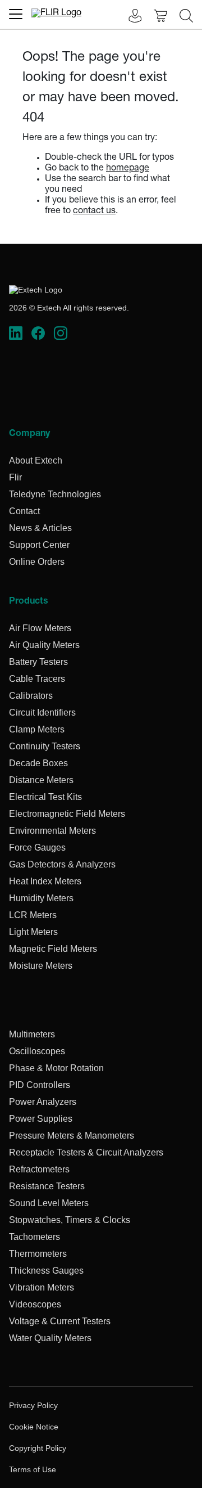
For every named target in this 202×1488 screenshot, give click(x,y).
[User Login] (129, 17)
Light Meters (33, 932)
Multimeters (32, 1034)
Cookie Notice (33, 1426)
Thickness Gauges (46, 1270)
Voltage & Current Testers (60, 1321)
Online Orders (37, 562)
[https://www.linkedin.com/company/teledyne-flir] (15, 333)
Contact (24, 511)
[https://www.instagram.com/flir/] (60, 333)
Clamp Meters (37, 729)
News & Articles (40, 528)
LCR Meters (33, 915)
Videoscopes (35, 1304)
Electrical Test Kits (45, 797)
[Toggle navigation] (15, 14)
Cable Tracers (37, 679)
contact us (94, 211)
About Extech (35, 460)
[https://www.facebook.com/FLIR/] (38, 333)
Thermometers (38, 1253)
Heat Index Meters (45, 881)
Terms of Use (32, 1469)
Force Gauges (37, 847)
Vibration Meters (41, 1287)
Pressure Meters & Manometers (71, 1135)
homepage (127, 168)
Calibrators (31, 695)
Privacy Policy (33, 1405)
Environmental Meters (52, 830)
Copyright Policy (37, 1448)
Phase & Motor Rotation (56, 1068)
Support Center (39, 545)
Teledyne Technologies (55, 494)
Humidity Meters (41, 898)
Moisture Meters (40, 965)
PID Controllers (39, 1085)
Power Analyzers (42, 1102)
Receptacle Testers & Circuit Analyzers (86, 1152)
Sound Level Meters (49, 1203)
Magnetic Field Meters (53, 949)
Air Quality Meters (44, 645)
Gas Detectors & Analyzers (62, 864)
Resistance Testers (47, 1186)
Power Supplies (40, 1118)
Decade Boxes (38, 763)
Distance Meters (41, 780)
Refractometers (39, 1169)
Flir (15, 477)
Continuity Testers (44, 746)
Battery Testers (38, 662)
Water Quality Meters (50, 1338)
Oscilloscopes (37, 1051)
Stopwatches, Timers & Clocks (69, 1220)
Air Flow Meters (40, 628)
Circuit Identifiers (42, 712)
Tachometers (34, 1237)
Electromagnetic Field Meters (67, 814)
